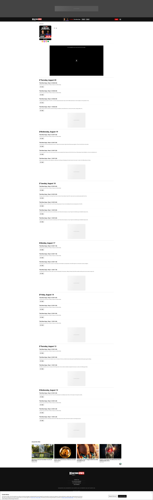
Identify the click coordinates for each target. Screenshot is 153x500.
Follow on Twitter (76, 482)
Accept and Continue (122, 496)
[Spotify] (48, 41)
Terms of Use (33, 497)
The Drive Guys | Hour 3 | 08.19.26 (48, 142)
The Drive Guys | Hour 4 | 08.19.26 (48, 134)
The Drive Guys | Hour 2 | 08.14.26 (48, 313)
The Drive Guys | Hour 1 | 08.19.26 (48, 158)
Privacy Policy (38, 497)
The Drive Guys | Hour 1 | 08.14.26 (48, 321)
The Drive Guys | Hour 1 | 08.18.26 (48, 210)
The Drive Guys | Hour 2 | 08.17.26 (48, 261)
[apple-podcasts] (44, 41)
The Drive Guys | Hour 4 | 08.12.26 (48, 393)
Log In (116, 19)
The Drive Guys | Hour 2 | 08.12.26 (48, 409)
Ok (151, 492)
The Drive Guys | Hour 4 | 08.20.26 (48, 83)
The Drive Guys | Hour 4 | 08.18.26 (48, 186)
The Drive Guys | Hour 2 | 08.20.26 (48, 99)
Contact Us (76, 479)
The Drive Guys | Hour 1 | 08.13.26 (48, 365)
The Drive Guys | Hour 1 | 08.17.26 (48, 269)
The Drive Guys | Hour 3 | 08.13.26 (48, 349)
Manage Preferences (112, 496)
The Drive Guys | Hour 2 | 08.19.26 (48, 150)
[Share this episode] (54, 28)
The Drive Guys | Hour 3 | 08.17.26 (48, 254)
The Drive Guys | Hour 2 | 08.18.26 (48, 202)
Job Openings (76, 484)
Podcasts (41, 23)
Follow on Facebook (76, 481)
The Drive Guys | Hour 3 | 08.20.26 (48, 91)
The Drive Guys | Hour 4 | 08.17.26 (48, 246)
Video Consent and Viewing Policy (68, 497)
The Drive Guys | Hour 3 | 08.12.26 (48, 401)
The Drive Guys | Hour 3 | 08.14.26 (48, 305)
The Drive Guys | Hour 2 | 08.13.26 (48, 357)
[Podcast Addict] (46, 41)
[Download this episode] (56, 28)
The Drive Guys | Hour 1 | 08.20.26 (48, 106)
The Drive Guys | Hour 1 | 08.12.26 (48, 417)
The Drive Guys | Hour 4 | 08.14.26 (48, 297)
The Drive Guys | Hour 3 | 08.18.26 (48, 194)
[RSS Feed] (42, 41)
